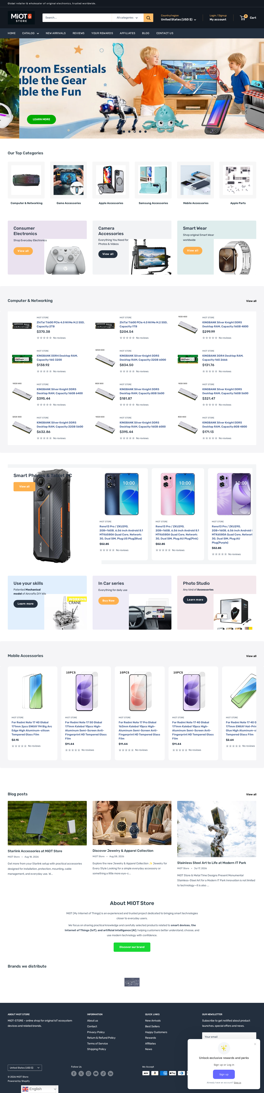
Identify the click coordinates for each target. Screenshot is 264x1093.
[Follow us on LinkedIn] (110, 1073)
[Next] (256, 181)
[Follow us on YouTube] (96, 1073)
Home (11, 33)
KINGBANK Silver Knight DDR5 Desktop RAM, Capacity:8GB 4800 (224, 424)
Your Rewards (102, 33)
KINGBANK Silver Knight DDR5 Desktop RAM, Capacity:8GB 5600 (142, 391)
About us (92, 1020)
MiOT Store (43, 317)
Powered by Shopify (19, 1081)
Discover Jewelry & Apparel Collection (123, 851)
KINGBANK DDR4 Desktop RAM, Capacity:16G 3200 (57, 357)
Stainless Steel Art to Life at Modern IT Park (211, 863)
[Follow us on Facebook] (74, 1073)
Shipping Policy (96, 1049)
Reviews (79, 33)
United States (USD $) (21, 1067)
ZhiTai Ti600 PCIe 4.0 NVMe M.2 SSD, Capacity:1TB (144, 324)
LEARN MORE (22, 119)
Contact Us (165, 33)
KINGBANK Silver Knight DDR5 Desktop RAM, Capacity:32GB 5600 (60, 424)
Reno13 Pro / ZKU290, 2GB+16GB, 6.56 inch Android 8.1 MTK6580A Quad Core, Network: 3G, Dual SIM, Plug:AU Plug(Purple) (233, 534)
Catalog (28, 33)
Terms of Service (97, 1043)
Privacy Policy (96, 1032)
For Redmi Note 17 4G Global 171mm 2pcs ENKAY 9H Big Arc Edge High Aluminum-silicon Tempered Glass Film (32, 728)
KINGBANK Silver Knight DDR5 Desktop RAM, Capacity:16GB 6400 (60, 391)
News (148, 1049)
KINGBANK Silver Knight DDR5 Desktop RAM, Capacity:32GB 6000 (143, 357)
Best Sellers (152, 1026)
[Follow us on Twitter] (81, 1073)
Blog (145, 33)
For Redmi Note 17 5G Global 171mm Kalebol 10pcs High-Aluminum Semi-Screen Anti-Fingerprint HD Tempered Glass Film (86, 730)
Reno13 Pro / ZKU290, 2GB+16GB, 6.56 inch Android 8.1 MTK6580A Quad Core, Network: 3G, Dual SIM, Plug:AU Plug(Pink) (177, 532)
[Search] (148, 17)
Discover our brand (132, 947)
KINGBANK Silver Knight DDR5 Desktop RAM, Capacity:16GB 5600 (225, 391)
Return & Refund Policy (101, 1037)
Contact (92, 1026)
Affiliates (127, 33)
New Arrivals (56, 33)
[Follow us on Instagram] (88, 1073)
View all (251, 301)
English (35, 1089)
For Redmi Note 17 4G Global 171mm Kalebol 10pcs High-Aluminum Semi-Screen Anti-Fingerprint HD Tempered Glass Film (193, 730)
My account (218, 19)
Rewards (150, 1037)
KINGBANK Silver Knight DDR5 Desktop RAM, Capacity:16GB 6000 (143, 424)
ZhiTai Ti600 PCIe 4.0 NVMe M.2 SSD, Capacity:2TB (61, 324)
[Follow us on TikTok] (103, 1073)
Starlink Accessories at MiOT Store (35, 851)
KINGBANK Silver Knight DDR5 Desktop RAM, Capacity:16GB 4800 (225, 324)
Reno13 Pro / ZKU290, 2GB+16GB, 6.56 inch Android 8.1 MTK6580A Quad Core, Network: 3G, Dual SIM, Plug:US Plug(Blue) (121, 532)
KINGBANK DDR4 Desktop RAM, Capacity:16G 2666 (222, 357)
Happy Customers (156, 1032)
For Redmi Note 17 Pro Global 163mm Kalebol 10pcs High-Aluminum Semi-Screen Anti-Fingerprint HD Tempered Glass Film (139, 730)
